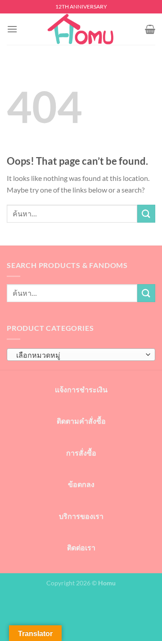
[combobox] (81, 354)
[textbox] (79, 355)
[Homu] (81, 29)
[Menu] (12, 29)
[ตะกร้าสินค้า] (150, 29)
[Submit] (146, 213)
